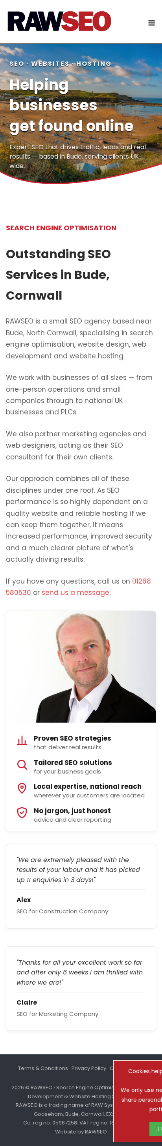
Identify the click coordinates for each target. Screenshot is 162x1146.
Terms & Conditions (43, 1068)
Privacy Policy (89, 1068)
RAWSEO (96, 1131)
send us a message (75, 592)
